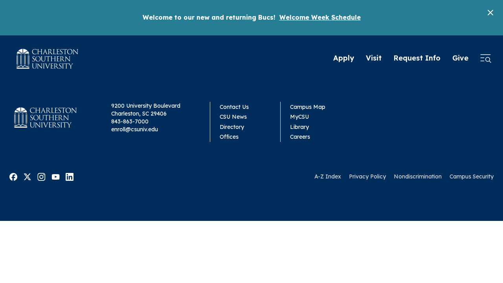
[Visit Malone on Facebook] (13, 176)
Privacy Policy (367, 176)
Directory (232, 126)
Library (299, 126)
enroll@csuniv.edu (134, 129)
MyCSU (299, 116)
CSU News (233, 116)
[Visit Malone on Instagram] (41, 176)
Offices (229, 136)
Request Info (417, 57)
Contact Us (234, 106)
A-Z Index (327, 176)
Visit (374, 57)
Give (460, 57)
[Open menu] (485, 59)
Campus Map (307, 106)
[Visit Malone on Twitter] (27, 176)
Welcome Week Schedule (320, 17)
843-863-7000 (130, 121)
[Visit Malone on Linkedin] (69, 176)
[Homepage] (47, 58)
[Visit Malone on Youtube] (55, 176)
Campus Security (472, 176)
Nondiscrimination (418, 176)
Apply (343, 57)
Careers (300, 136)
